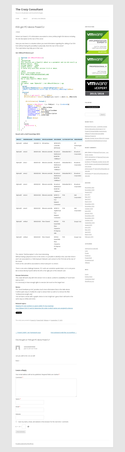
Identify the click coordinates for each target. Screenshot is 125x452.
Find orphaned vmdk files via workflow (64, 332)
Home (17, 18)
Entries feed (88, 277)
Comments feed (89, 279)
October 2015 (89, 220)
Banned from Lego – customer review (96, 126)
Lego (86, 251)
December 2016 (89, 204)
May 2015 (88, 230)
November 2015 (89, 218)
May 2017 (88, 197)
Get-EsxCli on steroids (39, 18)
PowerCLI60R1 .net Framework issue (28, 332)
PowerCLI (33, 320)
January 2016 (89, 213)
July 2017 (87, 194)
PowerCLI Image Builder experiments (96, 131)
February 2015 (89, 237)
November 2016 (89, 206)
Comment (19, 377)
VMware (46, 320)
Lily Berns (88, 162)
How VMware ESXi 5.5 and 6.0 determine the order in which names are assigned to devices (44, 308)
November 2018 (89, 190)
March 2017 (88, 201)
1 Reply (18, 32)
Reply (17, 360)
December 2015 (89, 216)
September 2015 (90, 223)
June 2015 (88, 227)
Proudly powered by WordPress (24, 444)
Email (18, 407)
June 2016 (88, 211)
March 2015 (88, 234)
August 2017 (88, 192)
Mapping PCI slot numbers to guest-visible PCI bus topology (35, 306)
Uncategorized (89, 260)
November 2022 (89, 187)
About (25, 18)
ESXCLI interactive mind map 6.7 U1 (95, 129)
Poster (87, 253)
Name (18, 399)
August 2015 (88, 225)
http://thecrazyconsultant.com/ (37, 74)
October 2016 (89, 209)
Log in (86, 274)
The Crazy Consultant (29, 9)
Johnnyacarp (88, 169)
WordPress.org (89, 281)
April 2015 (88, 232)
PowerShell (39, 320)
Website (18, 414)
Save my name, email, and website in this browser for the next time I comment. (43, 422)
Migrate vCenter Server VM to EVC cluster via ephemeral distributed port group (97, 164)
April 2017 (88, 199)
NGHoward (88, 173)
